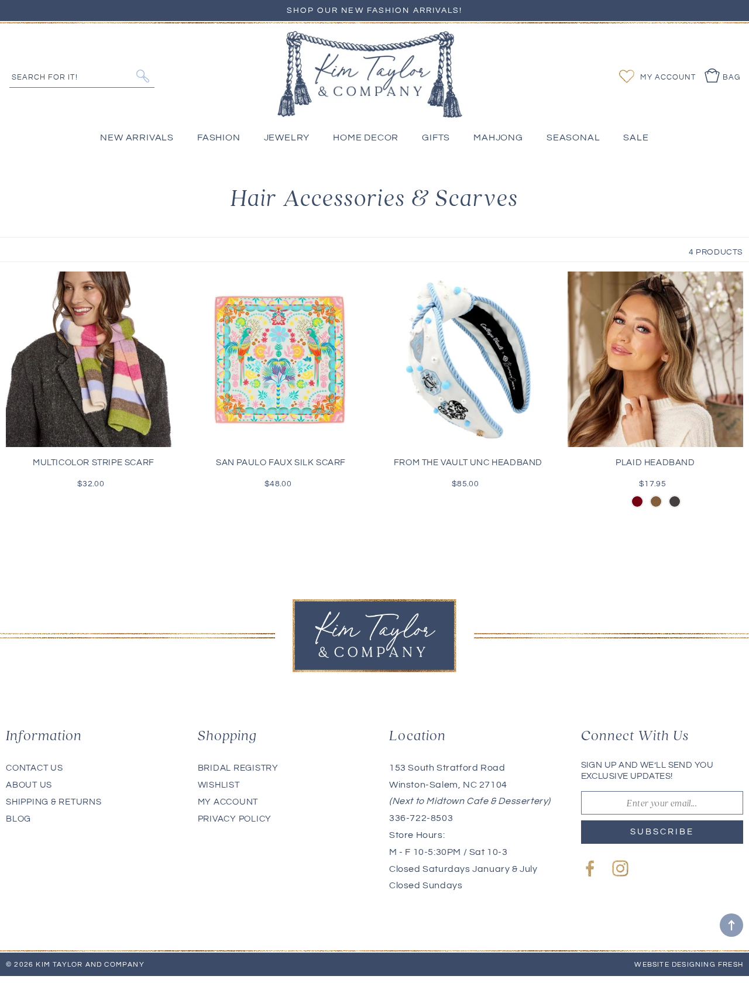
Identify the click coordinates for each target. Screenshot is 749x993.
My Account (228, 802)
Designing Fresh (707, 964)
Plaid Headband (655, 462)
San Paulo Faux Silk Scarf (281, 462)
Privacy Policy (235, 819)
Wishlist (219, 785)
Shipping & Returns (54, 802)
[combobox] (81, 76)
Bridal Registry (238, 768)
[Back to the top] (731, 925)
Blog (18, 819)
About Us (29, 785)
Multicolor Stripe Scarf (93, 462)
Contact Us (34, 768)
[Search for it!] (142, 76)
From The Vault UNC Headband (468, 462)
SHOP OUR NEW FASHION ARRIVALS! (375, 10)
